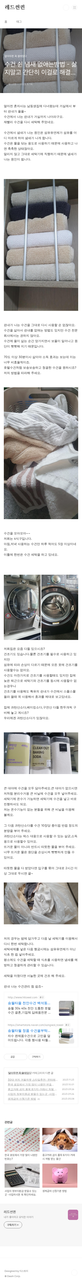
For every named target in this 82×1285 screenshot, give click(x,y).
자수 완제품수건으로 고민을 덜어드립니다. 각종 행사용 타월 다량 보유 (29, 1038)
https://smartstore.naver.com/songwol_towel (35, 1024)
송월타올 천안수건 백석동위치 (29, 1003)
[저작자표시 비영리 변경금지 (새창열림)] (49, 1056)
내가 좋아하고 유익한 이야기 (18, 1217)
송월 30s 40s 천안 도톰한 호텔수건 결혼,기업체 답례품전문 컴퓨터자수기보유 (29, 1010)
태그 (19, 22)
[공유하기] (18, 1057)
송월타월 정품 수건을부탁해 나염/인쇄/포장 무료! (29, 1031)
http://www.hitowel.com (22, 997)
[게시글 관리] (23, 1057)
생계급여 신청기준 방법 (22, 1098)
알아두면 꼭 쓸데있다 (19, 1072)
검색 (66, 7)
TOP (74, 1273)
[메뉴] (74, 7)
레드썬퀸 (15, 7)
